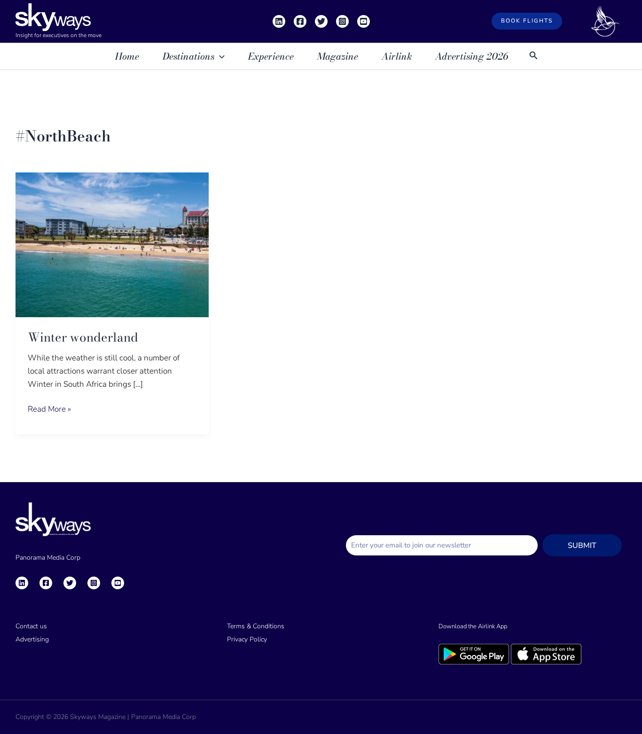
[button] (527, 21)
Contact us (31, 626)
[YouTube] (363, 21)
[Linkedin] (279, 21)
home (127, 56)
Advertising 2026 (471, 56)
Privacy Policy (247, 639)
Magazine (337, 56)
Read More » (49, 408)
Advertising (32, 639)
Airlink (397, 56)
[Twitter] (321, 21)
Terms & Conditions (255, 626)
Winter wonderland (83, 337)
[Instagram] (342, 21)
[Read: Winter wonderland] (112, 244)
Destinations (188, 56)
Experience (271, 56)
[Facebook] (300, 21)
